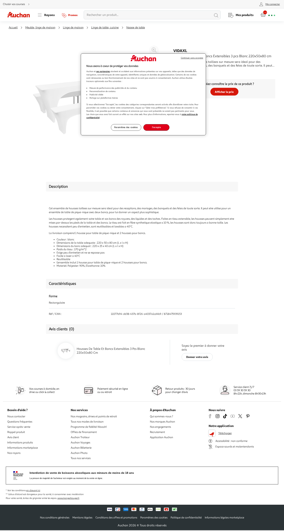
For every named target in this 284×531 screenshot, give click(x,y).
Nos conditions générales (54, 517)
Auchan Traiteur (80, 437)
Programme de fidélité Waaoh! (89, 427)
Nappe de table (135, 27)
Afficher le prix (224, 91)
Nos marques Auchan (162, 421)
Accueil (13, 27)
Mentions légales (82, 517)
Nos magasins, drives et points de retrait (94, 416)
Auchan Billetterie (81, 447)
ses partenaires (103, 71)
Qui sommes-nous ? (161, 416)
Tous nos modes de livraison (87, 421)
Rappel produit (16, 432)
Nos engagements (160, 427)
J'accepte (156, 127)
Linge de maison (73, 27)
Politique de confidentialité (186, 517)
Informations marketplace (22, 447)
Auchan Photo (79, 453)
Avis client (13, 437)
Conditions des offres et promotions (116, 517)
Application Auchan (161, 437)
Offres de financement (84, 432)
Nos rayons (13, 453)
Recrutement (157, 432)
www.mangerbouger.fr (68, 498)
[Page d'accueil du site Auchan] (20, 15)
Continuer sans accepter (192, 58)
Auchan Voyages (80, 442)
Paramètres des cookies (126, 127)
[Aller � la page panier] (268, 15)
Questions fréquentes (19, 421)
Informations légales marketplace (224, 517)
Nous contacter (16, 416)
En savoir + (180, 71)
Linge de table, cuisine (105, 27)
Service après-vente (18, 427)
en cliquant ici (33, 490)
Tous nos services (81, 458)
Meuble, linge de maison (40, 27)
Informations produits (20, 442)
